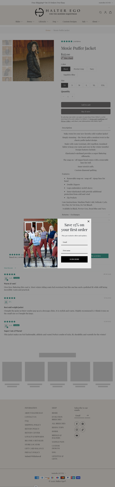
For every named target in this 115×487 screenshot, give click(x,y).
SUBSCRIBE (74, 259)
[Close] (88, 221)
